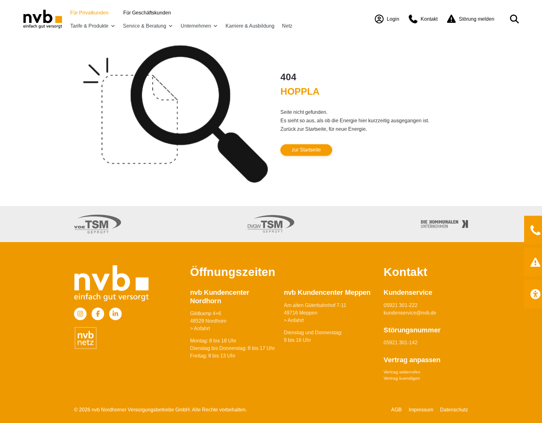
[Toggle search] (514, 19)
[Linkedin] (115, 314)
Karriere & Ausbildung (250, 26)
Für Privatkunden (89, 12)
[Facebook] (98, 314)
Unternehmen (196, 26)
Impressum (421, 409)
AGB (396, 409)
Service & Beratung (144, 26)
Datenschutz (454, 409)
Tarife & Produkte (89, 26)
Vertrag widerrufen (402, 371)
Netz (287, 26)
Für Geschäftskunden (147, 12)
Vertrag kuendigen (402, 378)
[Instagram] (80, 314)
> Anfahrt (200, 328)
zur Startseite (306, 149)
